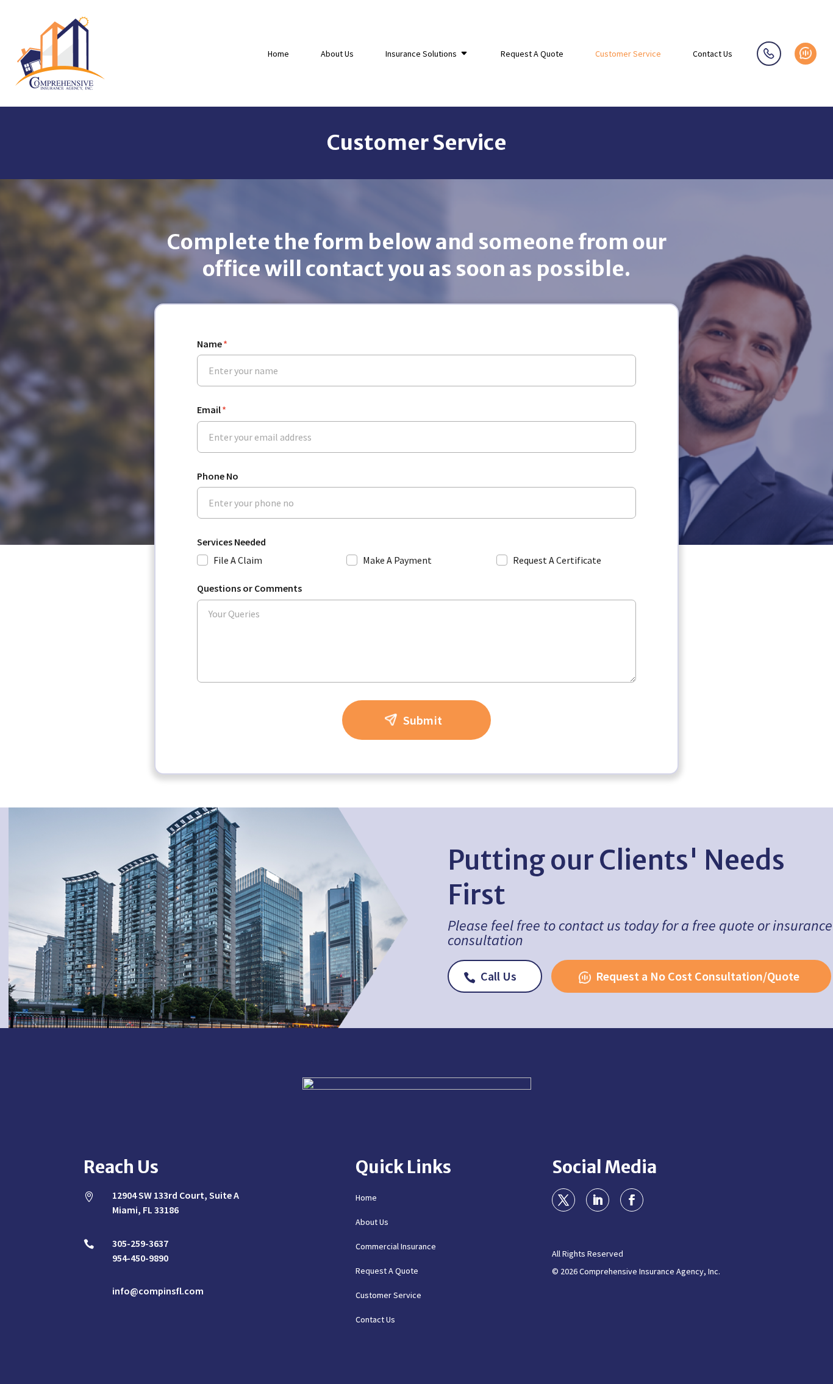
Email (211, 410)
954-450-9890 (140, 1258)
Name (212, 344)
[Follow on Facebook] (631, 1200)
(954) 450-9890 (769, 53)
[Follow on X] (563, 1200)
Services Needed (231, 542)
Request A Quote (532, 54)
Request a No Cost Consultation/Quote (805, 53)
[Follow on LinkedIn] (597, 1200)
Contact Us (712, 54)
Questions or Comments (249, 588)
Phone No (217, 476)
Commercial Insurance (396, 1247)
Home (278, 54)
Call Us (499, 976)
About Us (337, 54)
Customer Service (628, 54)
